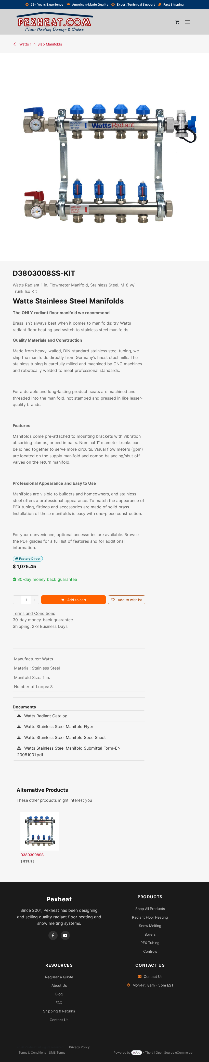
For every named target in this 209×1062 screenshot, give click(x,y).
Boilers (150, 934)
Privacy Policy (79, 1047)
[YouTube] (65, 935)
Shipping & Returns (59, 1011)
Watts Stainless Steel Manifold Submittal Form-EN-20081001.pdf (69, 751)
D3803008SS (32, 855)
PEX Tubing (150, 942)
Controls (150, 951)
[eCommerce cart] (177, 22)
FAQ (59, 1002)
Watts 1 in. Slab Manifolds (40, 44)
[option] (104, 839)
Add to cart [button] (76, 600)
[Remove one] (17, 600)
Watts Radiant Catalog (45, 715)
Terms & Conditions (32, 1052)
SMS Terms (57, 1052)
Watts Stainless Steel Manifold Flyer (58, 726)
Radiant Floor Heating (150, 917)
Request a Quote (59, 977)
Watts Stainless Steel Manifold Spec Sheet (64, 737)
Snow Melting (150, 925)
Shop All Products (150, 908)
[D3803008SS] (39, 831)
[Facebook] (53, 935)
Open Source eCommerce (174, 1052)
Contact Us (59, 1020)
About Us (59, 985)
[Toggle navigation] (187, 22)
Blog (59, 994)
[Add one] (34, 600)
